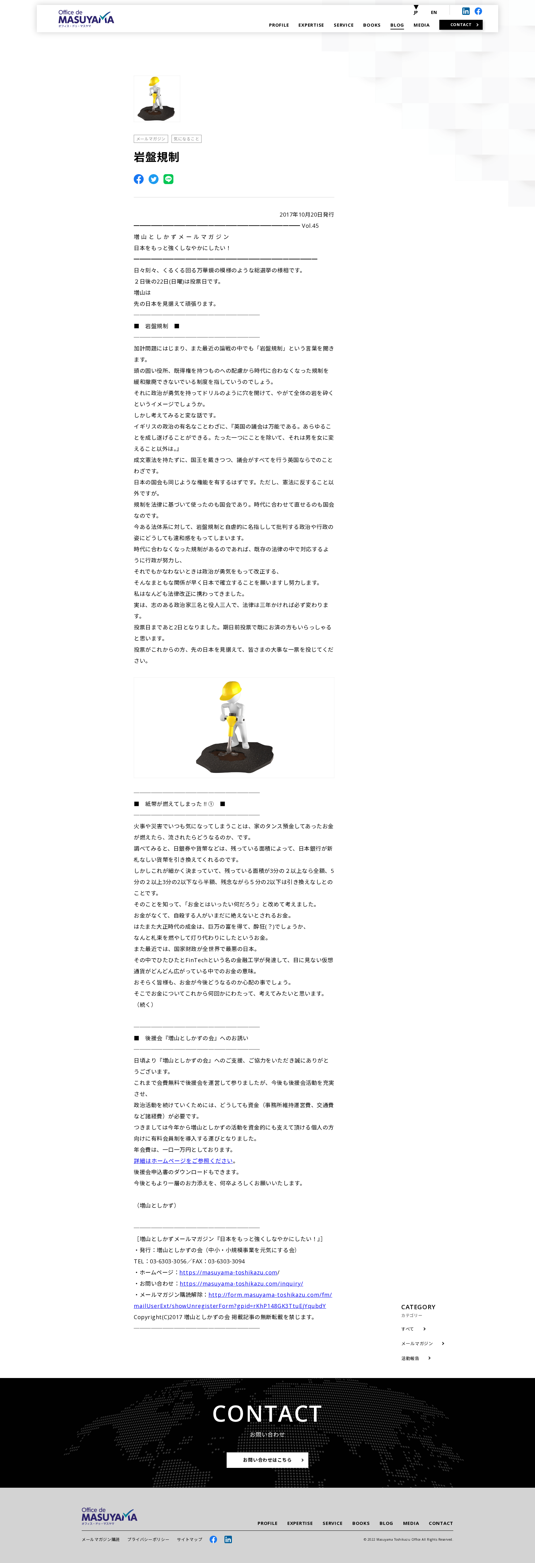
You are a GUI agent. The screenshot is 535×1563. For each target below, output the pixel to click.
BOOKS (361, 1523)
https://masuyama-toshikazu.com (228, 1272)
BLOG (386, 1523)
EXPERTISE (300, 1523)
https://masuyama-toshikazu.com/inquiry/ (241, 1283)
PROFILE (267, 1523)
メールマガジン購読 (101, 1539)
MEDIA (411, 1523)
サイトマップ (189, 1539)
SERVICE (332, 1523)
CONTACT (441, 1523)
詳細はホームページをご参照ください (183, 1161)
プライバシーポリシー (148, 1539)
